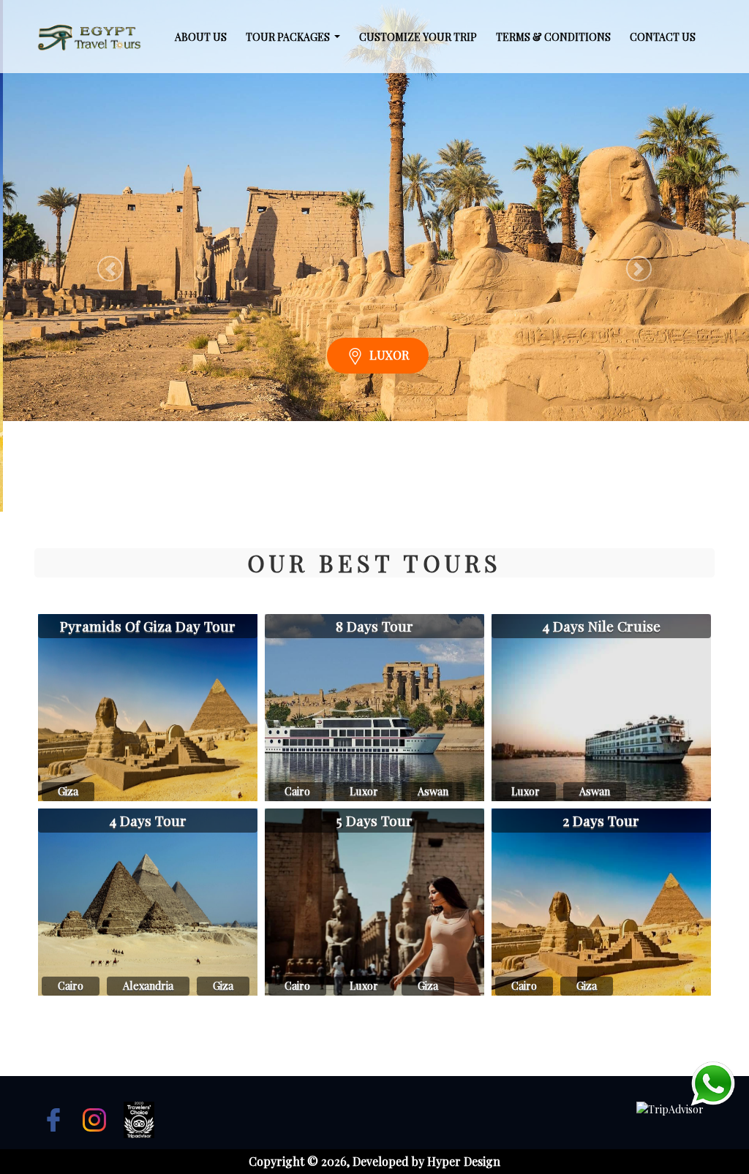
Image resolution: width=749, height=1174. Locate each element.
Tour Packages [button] (289, 37)
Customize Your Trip (418, 37)
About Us (201, 37)
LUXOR (386, 445)
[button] (110, 268)
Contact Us (663, 37)
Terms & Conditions (553, 37)
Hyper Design (463, 1161)
